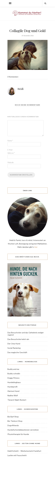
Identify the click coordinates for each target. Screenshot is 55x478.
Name (10, 141)
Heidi (20, 88)
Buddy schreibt (13, 373)
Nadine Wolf (12, 395)
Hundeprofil (12, 387)
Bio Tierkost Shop (14, 421)
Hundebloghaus (14, 382)
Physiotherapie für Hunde (18, 434)
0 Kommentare (12, 77)
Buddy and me (13, 369)
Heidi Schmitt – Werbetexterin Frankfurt (24, 451)
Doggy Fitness (13, 378)
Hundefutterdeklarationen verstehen (23, 430)
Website (10, 162)
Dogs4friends (13, 425)
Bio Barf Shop (13, 416)
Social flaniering (14, 348)
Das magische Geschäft (17, 352)
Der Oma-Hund (13, 343)
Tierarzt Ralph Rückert (16, 400)
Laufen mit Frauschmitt (17, 455)
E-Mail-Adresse (11, 151)
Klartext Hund (13, 391)
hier (36, 247)
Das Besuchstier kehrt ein (18, 339)
